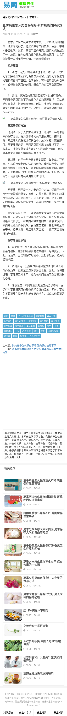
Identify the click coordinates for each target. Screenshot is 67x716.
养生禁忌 (19, 326)
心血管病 (26, 331)
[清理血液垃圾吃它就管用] (13, 678)
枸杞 (43, 331)
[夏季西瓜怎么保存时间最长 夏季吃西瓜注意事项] (13, 501)
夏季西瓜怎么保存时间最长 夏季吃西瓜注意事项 (43, 498)
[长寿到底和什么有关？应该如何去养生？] (13, 662)
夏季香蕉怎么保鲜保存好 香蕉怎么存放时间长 (43, 547)
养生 (49, 326)
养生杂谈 (8, 326)
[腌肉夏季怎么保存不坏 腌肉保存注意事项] (13, 517)
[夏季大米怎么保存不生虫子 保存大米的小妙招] (13, 566)
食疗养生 (8, 321)
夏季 (6, 316)
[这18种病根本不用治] (13, 615)
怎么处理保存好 (25, 316)
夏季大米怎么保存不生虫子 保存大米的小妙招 (43, 563)
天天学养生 (35, 335)
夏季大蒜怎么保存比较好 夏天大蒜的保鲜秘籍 (43, 595)
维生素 (23, 335)
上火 (17, 331)
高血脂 (41, 326)
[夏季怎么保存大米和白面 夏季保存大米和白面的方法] (13, 533)
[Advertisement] (33, 393)
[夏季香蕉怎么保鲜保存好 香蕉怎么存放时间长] (13, 550)
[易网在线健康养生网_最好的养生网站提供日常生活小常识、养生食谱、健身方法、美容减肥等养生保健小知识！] (19, 4)
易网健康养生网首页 (13, 17)
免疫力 (7, 335)
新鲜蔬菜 (40, 316)
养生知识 (55, 321)
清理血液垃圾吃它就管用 (38, 673)
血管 (15, 335)
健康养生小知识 (49, 701)
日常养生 (32, 17)
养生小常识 (20, 321)
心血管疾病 (53, 331)
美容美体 (30, 326)
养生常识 (44, 321)
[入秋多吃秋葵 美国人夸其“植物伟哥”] (13, 645)
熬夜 (36, 331)
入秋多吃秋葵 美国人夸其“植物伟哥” (42, 643)
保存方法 (51, 316)
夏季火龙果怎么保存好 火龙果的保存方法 (43, 579)
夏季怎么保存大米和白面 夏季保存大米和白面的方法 (43, 531)
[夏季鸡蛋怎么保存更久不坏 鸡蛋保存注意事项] (13, 485)
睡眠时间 (8, 331)
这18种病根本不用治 (35, 610)
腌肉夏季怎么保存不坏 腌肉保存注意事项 (34, 345)
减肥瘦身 (33, 321)
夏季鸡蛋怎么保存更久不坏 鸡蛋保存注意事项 (43, 482)
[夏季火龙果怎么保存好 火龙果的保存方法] (13, 582)
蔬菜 (13, 316)
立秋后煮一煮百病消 (35, 625)
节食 (56, 326)
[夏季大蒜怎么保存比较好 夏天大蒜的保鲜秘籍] (13, 598)
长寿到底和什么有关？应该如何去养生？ (42, 659)
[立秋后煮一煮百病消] (13, 630)
